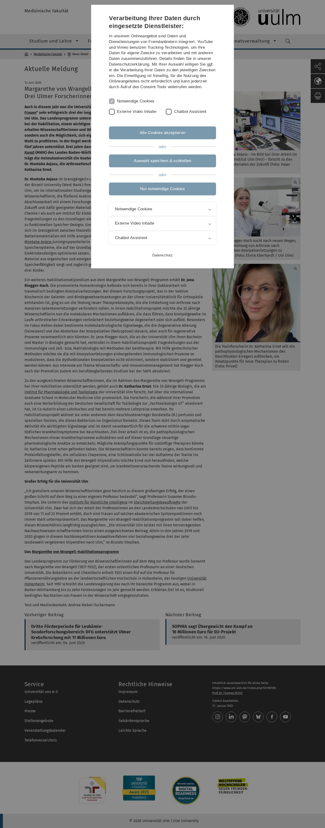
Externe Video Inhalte (136, 111)
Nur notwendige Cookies (162, 189)
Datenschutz (162, 255)
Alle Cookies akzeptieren (162, 132)
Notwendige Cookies (136, 101)
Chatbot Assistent (190, 111)
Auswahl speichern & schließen (162, 161)
